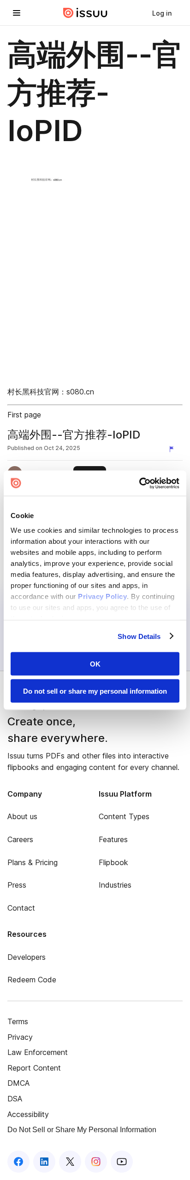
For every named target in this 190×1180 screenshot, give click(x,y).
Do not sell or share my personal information (95, 691)
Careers (20, 839)
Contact (21, 907)
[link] (162, 13)
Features (113, 839)
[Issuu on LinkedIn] (44, 1162)
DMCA (18, 1083)
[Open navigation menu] (16, 13)
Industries (115, 884)
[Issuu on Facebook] (18, 1162)
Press (16, 884)
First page (24, 414)
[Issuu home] (85, 13)
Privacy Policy (102, 596)
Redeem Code (31, 979)
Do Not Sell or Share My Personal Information (81, 1130)
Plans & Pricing (32, 862)
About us (22, 816)
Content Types (124, 816)
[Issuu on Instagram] (96, 1162)
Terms (17, 1021)
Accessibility (28, 1114)
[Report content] (173, 449)
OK (95, 664)
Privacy (20, 1037)
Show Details (139, 636)
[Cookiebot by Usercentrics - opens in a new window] (139, 483)
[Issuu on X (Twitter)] (70, 1162)
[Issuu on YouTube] (122, 1162)
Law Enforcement (37, 1052)
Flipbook (113, 862)
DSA (14, 1098)
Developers (26, 957)
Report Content (34, 1067)
